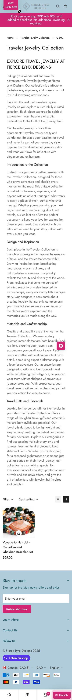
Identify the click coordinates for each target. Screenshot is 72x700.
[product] (9, 695)
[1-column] (58, 499)
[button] (10, 5)
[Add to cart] (19, 533)
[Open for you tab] (61, 346)
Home (10, 38)
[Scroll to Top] (65, 681)
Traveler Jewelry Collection (35, 38)
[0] (65, 6)
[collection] (27, 694)
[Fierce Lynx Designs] (36, 6)
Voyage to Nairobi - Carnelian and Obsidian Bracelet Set (18, 547)
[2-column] (66, 499)
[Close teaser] (19, 11)
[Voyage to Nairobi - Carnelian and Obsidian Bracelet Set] (19, 522)
